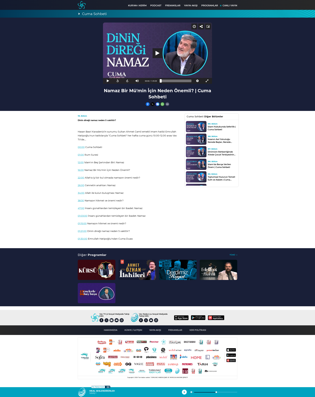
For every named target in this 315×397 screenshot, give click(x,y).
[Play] (157, 53)
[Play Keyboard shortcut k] (108, 81)
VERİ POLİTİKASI (197, 330)
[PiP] (208, 26)
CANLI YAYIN (230, 5)
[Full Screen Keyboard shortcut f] (207, 81)
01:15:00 (82, 223)
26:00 (81, 185)
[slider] (176, 81)
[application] (157, 53)
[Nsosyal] (157, 104)
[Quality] (197, 81)
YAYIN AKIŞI (191, 5)
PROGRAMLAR (209, 5)
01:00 (81, 154)
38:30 (81, 200)
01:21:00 (82, 231)
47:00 (81, 208)
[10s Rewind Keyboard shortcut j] (117, 81)
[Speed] (194, 26)
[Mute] (137, 81)
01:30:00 (82, 238)
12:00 (81, 162)
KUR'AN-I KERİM (137, 5)
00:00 (81, 147)
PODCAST (155, 5)
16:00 (81, 170)
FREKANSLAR (172, 5)
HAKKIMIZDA (110, 330)
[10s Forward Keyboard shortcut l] (127, 81)
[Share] (201, 26)
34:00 (81, 193)
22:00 (81, 177)
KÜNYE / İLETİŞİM (133, 330)
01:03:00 (82, 215)
